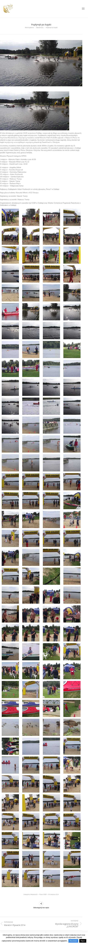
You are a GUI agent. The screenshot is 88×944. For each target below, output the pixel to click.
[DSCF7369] (10, 632)
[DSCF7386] (30, 708)
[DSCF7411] (51, 821)
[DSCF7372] (72, 632)
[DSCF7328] (72, 425)
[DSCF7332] (72, 444)
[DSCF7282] (30, 217)
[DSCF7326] (30, 425)
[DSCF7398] (30, 765)
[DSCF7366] (30, 614)
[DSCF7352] (72, 538)
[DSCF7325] (10, 425)
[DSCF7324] (72, 406)
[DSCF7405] (10, 802)
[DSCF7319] (51, 387)
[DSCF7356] (72, 557)
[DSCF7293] (10, 274)
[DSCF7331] (51, 444)
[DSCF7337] (10, 481)
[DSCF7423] (51, 878)
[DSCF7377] (10, 670)
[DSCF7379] (51, 670)
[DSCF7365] (10, 614)
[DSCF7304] (72, 311)
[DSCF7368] (72, 614)
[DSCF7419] (51, 859)
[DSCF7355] (51, 557)
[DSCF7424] (72, 878)
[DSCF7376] (72, 651)
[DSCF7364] (72, 595)
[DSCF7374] (30, 651)
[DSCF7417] (10, 859)
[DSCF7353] (10, 557)
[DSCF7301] (10, 311)
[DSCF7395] (51, 746)
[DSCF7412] (72, 821)
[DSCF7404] (72, 784)
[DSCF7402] (30, 784)
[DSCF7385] (10, 708)
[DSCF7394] (30, 746)
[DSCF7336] (72, 462)
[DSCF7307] (51, 330)
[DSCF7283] (51, 217)
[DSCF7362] (30, 595)
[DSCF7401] (10, 784)
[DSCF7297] (10, 292)
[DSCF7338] (30, 481)
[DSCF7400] (72, 765)
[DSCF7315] (51, 368)
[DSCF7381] (10, 689)
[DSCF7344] (72, 500)
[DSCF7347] (51, 519)
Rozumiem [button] (73, 941)
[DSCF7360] (72, 576)
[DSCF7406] (30, 802)
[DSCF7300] (72, 292)
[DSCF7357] (10, 576)
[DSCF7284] (72, 217)
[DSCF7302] (30, 311)
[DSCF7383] (51, 689)
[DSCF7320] (72, 387)
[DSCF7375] (51, 651)
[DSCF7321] (10, 406)
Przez (43, 894)
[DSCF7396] (72, 746)
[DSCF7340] (72, 481)
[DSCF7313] (10, 368)
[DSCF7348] (72, 519)
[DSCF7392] (72, 727)
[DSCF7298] (30, 292)
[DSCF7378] (30, 670)
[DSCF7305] (10, 330)
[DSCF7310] (30, 349)
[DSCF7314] (30, 368)
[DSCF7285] (10, 236)
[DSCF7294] (30, 274)
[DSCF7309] (10, 349)
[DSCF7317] (10, 387)
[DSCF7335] (51, 462)
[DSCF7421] (10, 878)
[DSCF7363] (51, 595)
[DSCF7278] (10, 217)
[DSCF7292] (72, 255)
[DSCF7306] (30, 330)
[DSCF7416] (72, 840)
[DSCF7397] (10, 765)
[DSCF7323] (51, 406)
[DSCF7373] (10, 651)
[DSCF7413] (10, 840)
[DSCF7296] (72, 274)
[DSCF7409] (10, 821)
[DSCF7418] (30, 859)
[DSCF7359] (51, 576)
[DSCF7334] (30, 462)
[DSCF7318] (30, 387)
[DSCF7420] (72, 859)
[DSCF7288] (72, 236)
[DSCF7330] (30, 444)
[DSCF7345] (10, 519)
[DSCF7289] (10, 255)
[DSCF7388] (72, 708)
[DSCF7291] (51, 255)
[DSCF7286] (30, 236)
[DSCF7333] (10, 462)
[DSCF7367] (51, 614)
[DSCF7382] (30, 689)
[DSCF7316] (72, 368)
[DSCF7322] (30, 406)
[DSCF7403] (51, 784)
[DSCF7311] (51, 349)
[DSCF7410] (30, 821)
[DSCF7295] (51, 274)
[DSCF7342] (30, 500)
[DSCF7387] (51, 708)
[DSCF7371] (51, 632)
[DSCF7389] (10, 727)
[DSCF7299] (51, 292)
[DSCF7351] (51, 538)
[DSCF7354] (30, 557)
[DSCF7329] (10, 444)
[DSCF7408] (72, 802)
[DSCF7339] (51, 481)
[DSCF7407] (51, 802)
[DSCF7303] (51, 311)
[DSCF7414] (30, 840)
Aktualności (34, 894)
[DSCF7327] (51, 425)
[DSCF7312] (72, 349)
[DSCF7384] (72, 689)
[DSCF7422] (30, 878)
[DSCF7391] (51, 727)
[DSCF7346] (30, 519)
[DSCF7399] (51, 765)
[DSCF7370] (30, 632)
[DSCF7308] (72, 330)
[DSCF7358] (30, 576)
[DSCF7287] (51, 236)
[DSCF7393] (10, 746)
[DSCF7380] (72, 670)
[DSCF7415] (51, 840)
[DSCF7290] (30, 255)
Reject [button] (83, 941)
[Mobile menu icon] (83, 8)
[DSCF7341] (10, 500)
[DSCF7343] (51, 500)
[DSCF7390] (30, 727)
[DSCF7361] (10, 595)
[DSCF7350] (30, 538)
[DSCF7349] (10, 538)
